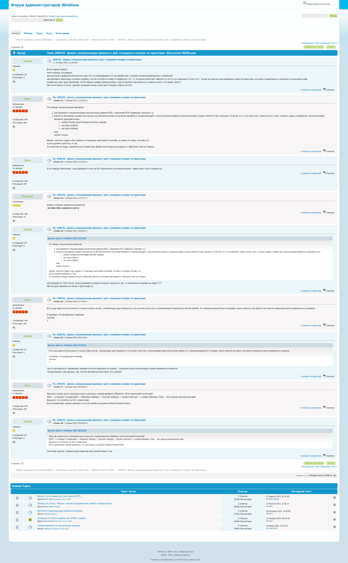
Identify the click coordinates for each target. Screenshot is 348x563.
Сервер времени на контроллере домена (58, 525)
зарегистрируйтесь (69, 16)
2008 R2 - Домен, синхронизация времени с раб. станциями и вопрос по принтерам (97, 59)
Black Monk (48, 499)
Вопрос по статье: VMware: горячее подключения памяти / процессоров (74, 503)
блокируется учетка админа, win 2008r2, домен (61, 518)
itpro (28, 98)
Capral (46, 514)
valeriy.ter (47, 528)
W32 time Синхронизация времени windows (59, 511)
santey (27, 61)
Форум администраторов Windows (45, 5)
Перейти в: (301, 475)
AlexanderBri (49, 521)
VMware (57, 507)
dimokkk (27, 196)
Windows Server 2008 (62, 499)
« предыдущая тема (310, 43)
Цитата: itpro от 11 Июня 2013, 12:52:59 (67, 238)
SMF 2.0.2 (162, 552)
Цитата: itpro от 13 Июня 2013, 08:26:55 (67, 431)
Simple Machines (186, 552)
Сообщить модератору (311, 90)
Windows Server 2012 (60, 529)
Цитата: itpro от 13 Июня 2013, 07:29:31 (67, 345)
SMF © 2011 (173, 552)
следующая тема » (328, 43)
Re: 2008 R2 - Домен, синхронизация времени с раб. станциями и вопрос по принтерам (99, 97)
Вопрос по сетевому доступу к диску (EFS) (59, 496)
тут (152, 113)
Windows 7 (54, 514)
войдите (52, 16)
